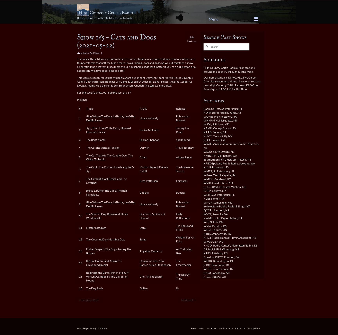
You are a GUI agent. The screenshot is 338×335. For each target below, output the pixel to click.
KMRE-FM (210, 155)
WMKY (208, 179)
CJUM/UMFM (212, 249)
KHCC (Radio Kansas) (217, 186)
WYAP (207, 241)
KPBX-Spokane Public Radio (221, 163)
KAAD (208, 132)
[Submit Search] (206, 46)
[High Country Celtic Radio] (105, 10)
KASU (207, 272)
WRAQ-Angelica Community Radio (225, 144)
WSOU (208, 151)
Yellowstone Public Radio (219, 206)
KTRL (207, 233)
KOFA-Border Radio (216, 112)
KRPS (207, 253)
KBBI (207, 198)
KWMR (208, 218)
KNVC (208, 136)
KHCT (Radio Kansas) (217, 237)
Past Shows (95, 53)
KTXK (207, 265)
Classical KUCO (213, 257)
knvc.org (244, 81)
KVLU (207, 167)
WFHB (208, 261)
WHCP (208, 202)
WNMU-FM (211, 120)
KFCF (207, 140)
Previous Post (90, 300)
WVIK (207, 183)
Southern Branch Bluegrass (220, 159)
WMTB (208, 171)
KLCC (207, 276)
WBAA (208, 175)
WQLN (208, 222)
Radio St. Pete (212, 108)
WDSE (207, 229)
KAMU (208, 128)
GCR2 (207, 190)
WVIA (207, 226)
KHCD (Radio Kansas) (217, 245)
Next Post (187, 300)
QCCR (207, 210)
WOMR (208, 116)
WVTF (207, 214)
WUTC (208, 269)
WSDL (207, 124)
